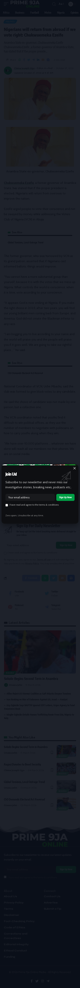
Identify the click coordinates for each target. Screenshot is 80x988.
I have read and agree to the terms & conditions (34, 504)
